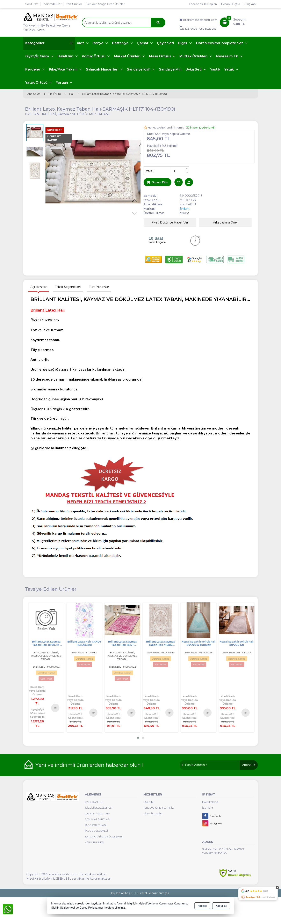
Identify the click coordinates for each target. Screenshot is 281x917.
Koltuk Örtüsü (94, 56)
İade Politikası (95, 825)
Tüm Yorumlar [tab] (99, 287)
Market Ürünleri (127, 56)
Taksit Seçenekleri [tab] (68, 287)
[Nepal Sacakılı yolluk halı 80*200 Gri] (235, 620)
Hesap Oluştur (230, 4)
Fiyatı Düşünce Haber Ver (170, 222)
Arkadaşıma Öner (225, 222)
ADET (150, 170)
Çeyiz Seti (165, 43)
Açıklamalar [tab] (38, 287)
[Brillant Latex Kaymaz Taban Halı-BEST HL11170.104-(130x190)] (121, 620)
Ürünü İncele (54, 708)
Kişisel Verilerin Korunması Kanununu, (163, 903)
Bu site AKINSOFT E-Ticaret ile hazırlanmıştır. (140, 893)
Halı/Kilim (66, 56)
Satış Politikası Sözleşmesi (104, 836)
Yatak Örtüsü (36, 83)
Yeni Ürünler (94, 842)
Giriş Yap (250, 4)
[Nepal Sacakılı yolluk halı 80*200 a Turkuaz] (197, 620)
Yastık (215, 69)
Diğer (183, 43)
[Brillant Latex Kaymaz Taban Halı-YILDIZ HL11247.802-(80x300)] (159, 620)
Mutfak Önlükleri (193, 56)
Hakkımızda (210, 802)
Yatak (229, 69)
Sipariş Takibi (153, 813)
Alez (81, 43)
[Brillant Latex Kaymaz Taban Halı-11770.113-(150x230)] (45, 620)
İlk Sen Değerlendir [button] (202, 127)
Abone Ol (248, 765)
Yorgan (62, 83)
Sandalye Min (170, 69)
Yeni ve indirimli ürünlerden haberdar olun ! (89, 765)
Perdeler (33, 69)
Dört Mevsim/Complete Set (220, 43)
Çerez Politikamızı (91, 907)
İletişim (207, 807)
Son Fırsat (31, 4)
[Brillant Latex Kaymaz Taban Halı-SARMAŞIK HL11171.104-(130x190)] (93, 171)
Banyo (98, 43)
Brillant (184, 209)
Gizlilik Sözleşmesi (98, 807)
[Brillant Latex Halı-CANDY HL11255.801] (83, 620)
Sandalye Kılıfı (139, 69)
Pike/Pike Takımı (63, 69)
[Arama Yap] (158, 22)
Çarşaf (143, 43)
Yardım (148, 802)
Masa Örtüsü (160, 56)
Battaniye (120, 43)
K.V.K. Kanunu (94, 802)
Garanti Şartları (97, 813)
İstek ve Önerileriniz (159, 807)
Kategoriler (35, 43)
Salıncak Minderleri (102, 69)
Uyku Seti (194, 69)
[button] (134, 201)
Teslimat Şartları (97, 819)
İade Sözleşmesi (96, 830)
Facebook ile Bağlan (203, 4)
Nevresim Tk (227, 56)
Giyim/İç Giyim (37, 56)
